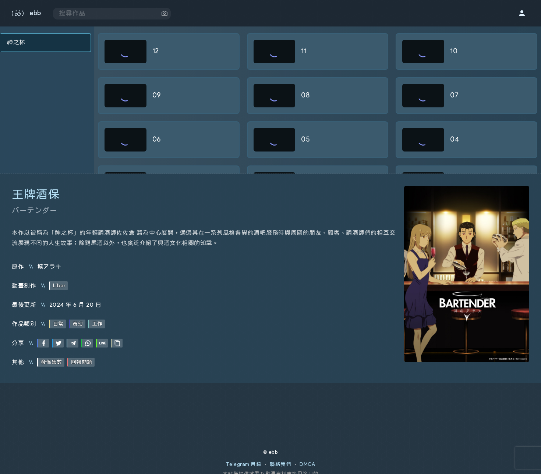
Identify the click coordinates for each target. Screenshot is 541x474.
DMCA (307, 464)
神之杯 (16, 42)
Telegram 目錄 (244, 464)
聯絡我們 (280, 464)
